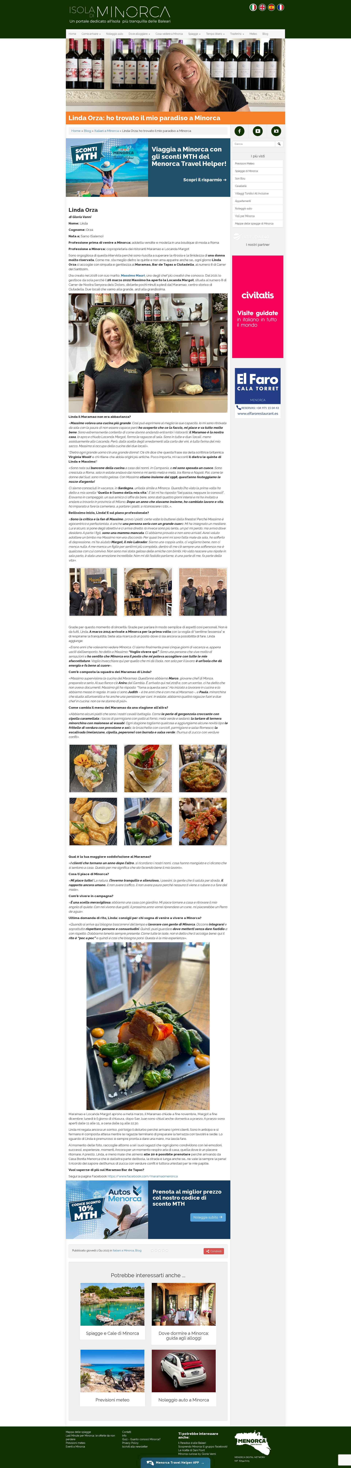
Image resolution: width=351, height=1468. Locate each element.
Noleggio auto (114, 33)
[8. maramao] (93, 821)
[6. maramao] (148, 821)
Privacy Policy (130, 1442)
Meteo (253, 33)
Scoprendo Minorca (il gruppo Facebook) (202, 1446)
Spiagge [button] (193, 33)
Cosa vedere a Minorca (169, 33)
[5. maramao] (203, 821)
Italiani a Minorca (106, 131)
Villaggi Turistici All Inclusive (252, 193)
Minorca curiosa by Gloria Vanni (197, 1453)
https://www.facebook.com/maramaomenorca (143, 1176)
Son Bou (240, 178)
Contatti (126, 1431)
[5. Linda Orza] (203, 592)
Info (124, 1435)
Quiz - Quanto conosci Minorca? (141, 1439)
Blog (265, 33)
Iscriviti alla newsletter (135, 1446)
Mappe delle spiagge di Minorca (254, 223)
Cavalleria (240, 186)
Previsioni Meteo (244, 163)
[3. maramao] (203, 768)
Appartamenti (243, 201)
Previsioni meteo (75, 1442)
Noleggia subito (206, 1217)
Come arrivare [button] (90, 33)
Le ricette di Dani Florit (191, 1450)
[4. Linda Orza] (93, 592)
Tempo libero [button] (214, 33)
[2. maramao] (148, 768)
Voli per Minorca (245, 216)
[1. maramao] (93, 768)
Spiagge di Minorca (246, 171)
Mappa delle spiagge (78, 1431)
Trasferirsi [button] (236, 33)
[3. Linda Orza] (148, 592)
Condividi (216, 1251)
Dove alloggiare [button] (138, 33)
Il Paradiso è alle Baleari (192, 1442)
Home (72, 33)
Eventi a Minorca (75, 1446)
